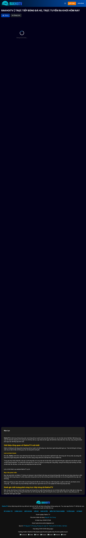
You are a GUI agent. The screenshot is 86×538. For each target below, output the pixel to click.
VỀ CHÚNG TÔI (8, 511)
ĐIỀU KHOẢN (28, 511)
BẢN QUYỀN (44, 511)
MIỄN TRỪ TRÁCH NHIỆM (57, 511)
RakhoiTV (7, 438)
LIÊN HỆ (36, 511)
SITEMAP (79, 511)
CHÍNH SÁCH (18, 511)
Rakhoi (11, 455)
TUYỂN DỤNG (71, 511)
